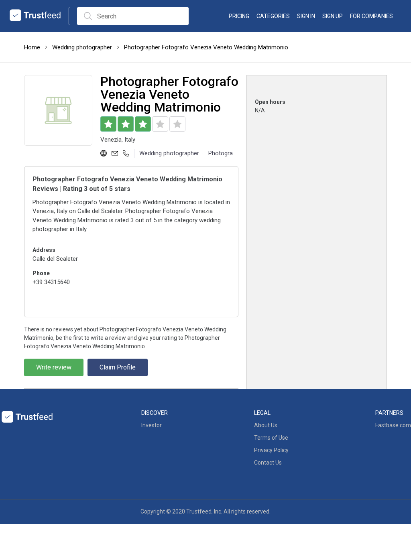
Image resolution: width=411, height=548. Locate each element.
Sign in (306, 16)
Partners (389, 413)
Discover (154, 413)
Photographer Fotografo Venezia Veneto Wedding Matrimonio (206, 47)
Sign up (332, 16)
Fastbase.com (393, 425)
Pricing (239, 16)
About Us (265, 425)
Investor (151, 425)
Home (32, 47)
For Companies (371, 16)
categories (273, 16)
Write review (53, 367)
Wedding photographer (82, 47)
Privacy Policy (271, 450)
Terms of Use (271, 437)
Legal (262, 413)
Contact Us (268, 462)
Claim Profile (118, 367)
